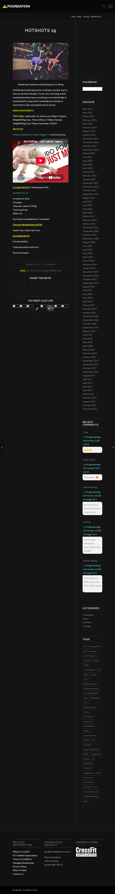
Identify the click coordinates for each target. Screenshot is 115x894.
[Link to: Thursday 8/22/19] (37, 309)
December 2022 (90, 138)
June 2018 (87, 338)
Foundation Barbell (91, 693)
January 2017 (89, 401)
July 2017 (87, 379)
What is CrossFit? (21, 851)
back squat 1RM (94, 646)
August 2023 (89, 131)
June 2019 (87, 294)
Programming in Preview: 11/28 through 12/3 (92, 496)
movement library (90, 735)
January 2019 (89, 312)
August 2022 (89, 153)
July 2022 (87, 157)
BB (85, 651)
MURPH (86, 740)
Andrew (51, 264)
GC (27, 271)
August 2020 (89, 242)
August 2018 (89, 331)
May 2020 (88, 253)
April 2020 (88, 257)
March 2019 (89, 305)
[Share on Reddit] (59, 286)
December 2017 (90, 360)
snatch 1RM (88, 763)
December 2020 (90, 227)
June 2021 (87, 205)
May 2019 (88, 297)
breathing (92, 651)
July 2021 (87, 201)
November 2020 (91, 231)
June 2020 (87, 249)
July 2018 (87, 334)
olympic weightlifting (91, 749)
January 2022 (89, 179)
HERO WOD (94, 698)
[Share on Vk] (53, 286)
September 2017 (91, 371)
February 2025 (90, 120)
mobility (86, 731)
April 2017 (88, 390)
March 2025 (89, 116)
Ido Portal (51, 271)
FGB (85, 679)
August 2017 (89, 375)
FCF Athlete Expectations (25, 855)
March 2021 (89, 216)
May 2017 (88, 386)
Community (88, 615)
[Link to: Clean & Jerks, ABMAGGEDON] (44, 308)
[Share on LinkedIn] (41, 286)
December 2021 (90, 183)
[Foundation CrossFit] (16, 6)
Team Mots (88, 778)
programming (95, 754)
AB (85, 646)
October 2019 (89, 279)
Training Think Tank (91, 792)
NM (59, 271)
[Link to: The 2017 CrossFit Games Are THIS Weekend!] (16, 308)
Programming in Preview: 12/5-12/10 (91, 441)
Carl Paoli (87, 660)
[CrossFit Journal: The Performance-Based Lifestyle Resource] (86, 855)
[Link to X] (100, 890)
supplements (88, 773)
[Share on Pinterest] (35, 286)
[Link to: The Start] (51, 308)
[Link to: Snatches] (30, 308)
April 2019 (88, 301)
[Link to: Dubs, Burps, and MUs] (57, 308)
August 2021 (89, 197)
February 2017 (90, 397)
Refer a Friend (19, 870)
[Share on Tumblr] (47, 286)
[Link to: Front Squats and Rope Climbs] (23, 308)
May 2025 (88, 112)
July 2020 (87, 246)
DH (99, 670)
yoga (85, 801)
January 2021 (89, 223)
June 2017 (87, 383)
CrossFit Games (90, 670)
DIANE (86, 675)
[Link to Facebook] (92, 890)
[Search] (102, 6)
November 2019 (91, 275)
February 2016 (90, 408)
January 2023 (89, 134)
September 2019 (91, 283)
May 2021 (88, 209)
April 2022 (88, 168)
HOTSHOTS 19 (20, 193)
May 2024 (88, 123)
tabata (98, 773)
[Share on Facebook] (16, 286)
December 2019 (90, 271)
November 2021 (91, 186)
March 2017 (89, 394)
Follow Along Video (90, 684)
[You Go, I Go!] (113, 447)
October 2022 (89, 146)
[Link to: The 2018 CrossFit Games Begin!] (64, 308)
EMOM (93, 675)
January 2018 (89, 357)
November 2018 (91, 320)
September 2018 (91, 327)
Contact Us (18, 874)
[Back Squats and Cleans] (2, 447)
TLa (95, 787)
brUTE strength (89, 656)
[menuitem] (102, 6)
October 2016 (89, 405)
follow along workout (91, 689)
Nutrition (87, 622)
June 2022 (87, 160)
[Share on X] (22, 286)
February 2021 (90, 220)
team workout (89, 782)
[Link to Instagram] (96, 890)
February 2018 (90, 353)
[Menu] (109, 6)
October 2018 (89, 323)
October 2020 (89, 234)
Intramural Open (90, 707)
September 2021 (91, 194)
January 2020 (89, 268)
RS (93, 759)
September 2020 (91, 238)
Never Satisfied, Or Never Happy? (31, 134)
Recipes (87, 759)
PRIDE (86, 754)
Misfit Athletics (89, 726)
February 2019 (90, 308)
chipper (96, 660)
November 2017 (91, 364)
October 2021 (89, 190)
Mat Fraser (88, 721)
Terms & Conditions (22, 859)
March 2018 (89, 349)
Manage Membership (23, 862)
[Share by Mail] (65, 286)
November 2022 (91, 142)
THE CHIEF (87, 787)
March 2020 (89, 260)
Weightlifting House (91, 796)
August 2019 (89, 286)
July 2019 (87, 290)
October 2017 (89, 368)
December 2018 (90, 316)
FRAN (86, 698)
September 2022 (91, 149)
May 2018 (88, 342)
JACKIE (86, 712)
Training (87, 626)
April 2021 (88, 212)
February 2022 (90, 175)
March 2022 (89, 171)
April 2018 (88, 346)
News (85, 618)
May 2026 (88, 109)
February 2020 (90, 264)
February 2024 (90, 127)
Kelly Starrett (89, 717)
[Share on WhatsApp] (28, 286)
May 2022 (88, 164)
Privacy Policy (20, 866)
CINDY (86, 665)
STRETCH (87, 768)
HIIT (85, 703)
